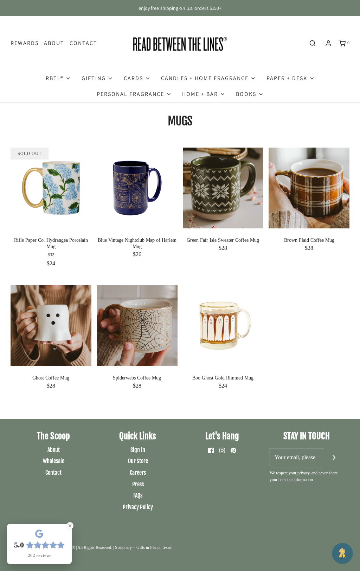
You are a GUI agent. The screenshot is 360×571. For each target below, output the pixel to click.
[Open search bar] (312, 43)
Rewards (25, 43)
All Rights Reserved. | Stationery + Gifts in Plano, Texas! (125, 547)
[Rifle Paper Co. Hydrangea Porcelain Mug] (51, 187)
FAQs (137, 495)
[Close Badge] (69, 525)
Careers (138, 472)
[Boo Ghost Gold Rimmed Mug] (223, 325)
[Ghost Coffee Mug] (51, 325)
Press (138, 484)
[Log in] (328, 43)
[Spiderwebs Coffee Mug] (137, 325)
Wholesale (53, 461)
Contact (83, 43)
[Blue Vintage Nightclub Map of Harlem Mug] (137, 187)
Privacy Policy (138, 507)
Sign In (137, 449)
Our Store (138, 461)
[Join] (333, 457)
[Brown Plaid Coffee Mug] (309, 187)
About (54, 43)
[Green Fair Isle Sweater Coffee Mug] (223, 187)
